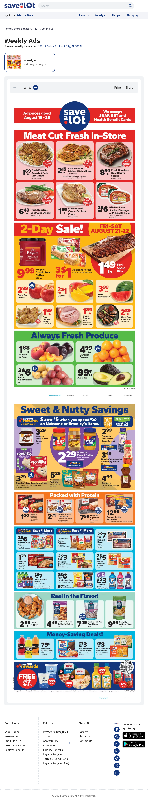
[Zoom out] (14, 87)
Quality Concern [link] (53, 750)
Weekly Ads (22, 41)
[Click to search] (130, 5)
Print (117, 88)
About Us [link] (84, 736)
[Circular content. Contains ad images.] (75, 397)
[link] (19, 5)
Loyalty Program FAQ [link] (56, 763)
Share (130, 88)
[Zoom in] (35, 87)
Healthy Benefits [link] (14, 750)
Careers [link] (83, 732)
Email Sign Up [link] (12, 741)
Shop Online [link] (11, 732)
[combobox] (86, 5)
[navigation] (74, 28)
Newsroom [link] (11, 736)
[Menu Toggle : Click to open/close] (141, 5)
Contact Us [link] (85, 741)
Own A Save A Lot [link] (15, 745)
